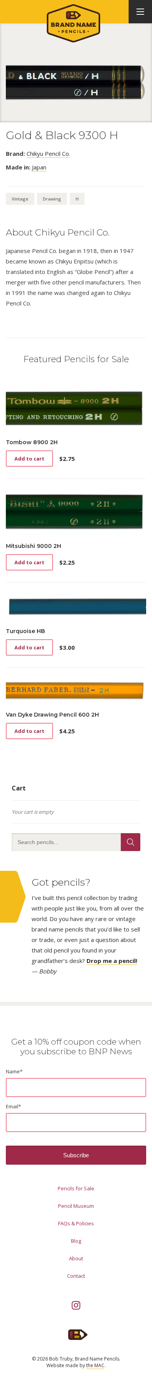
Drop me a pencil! (112, 961)
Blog (76, 1240)
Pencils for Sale (76, 1188)
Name (14, 1071)
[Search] (130, 842)
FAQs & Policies (76, 1223)
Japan (39, 167)
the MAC (95, 1365)
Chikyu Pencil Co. (48, 153)
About (76, 1258)
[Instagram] (76, 1305)
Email (13, 1106)
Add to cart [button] (29, 458)
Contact (76, 1275)
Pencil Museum (76, 1205)
